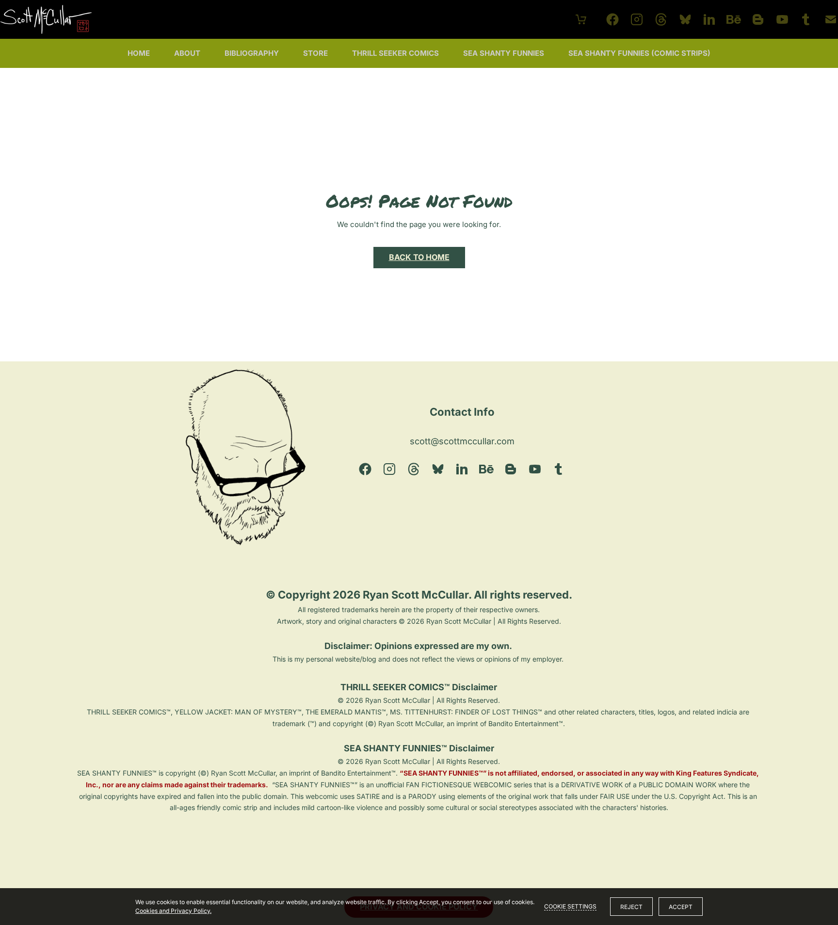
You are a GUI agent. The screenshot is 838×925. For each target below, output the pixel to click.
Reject (631, 906)
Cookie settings (570, 906)
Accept (681, 906)
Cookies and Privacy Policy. (173, 910)
